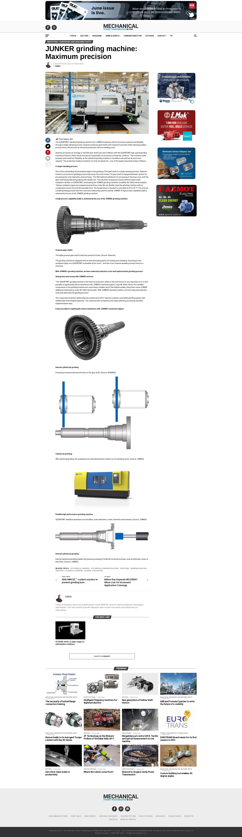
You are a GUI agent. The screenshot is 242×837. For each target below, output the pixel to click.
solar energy (174, 816)
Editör (58, 66)
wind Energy (90, 816)
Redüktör (188, 816)
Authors (149, 36)
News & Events (112, 36)
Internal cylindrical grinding (69, 571)
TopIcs (73, 36)
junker (88, 571)
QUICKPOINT (98, 571)
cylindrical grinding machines (105, 568)
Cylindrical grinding (80, 568)
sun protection (128, 816)
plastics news (146, 816)
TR (171, 36)
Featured (125, 568)
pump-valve (76, 816)
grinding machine (139, 568)
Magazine (97, 36)
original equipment (108, 816)
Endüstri (113, 819)
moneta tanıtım (127, 819)
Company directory (133, 36)
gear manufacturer (58, 816)
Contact (161, 36)
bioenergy (160, 816)
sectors (84, 36)
